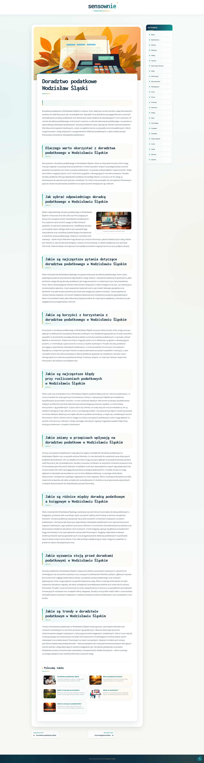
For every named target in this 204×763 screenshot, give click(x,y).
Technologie (154, 123)
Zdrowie (153, 159)
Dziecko (153, 45)
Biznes (153, 34)
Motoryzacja (155, 76)
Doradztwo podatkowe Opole (68, 677)
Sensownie (102, 5)
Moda (153, 71)
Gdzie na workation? (110, 690)
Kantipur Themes (110, 759)
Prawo (153, 97)
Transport (154, 128)
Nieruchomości (155, 81)
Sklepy (153, 113)
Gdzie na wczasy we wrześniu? (68, 690)
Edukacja (154, 50)
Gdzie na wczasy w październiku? (69, 704)
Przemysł (154, 102)
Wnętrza (153, 154)
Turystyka (154, 133)
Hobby (153, 55)
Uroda (153, 144)
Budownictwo (155, 40)
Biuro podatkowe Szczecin (112, 677)
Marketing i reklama (157, 66)
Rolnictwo (154, 107)
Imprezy (153, 60)
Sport (152, 118)
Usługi (153, 149)
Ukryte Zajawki (155, 139)
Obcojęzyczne (155, 86)
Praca (153, 92)
